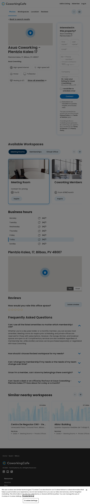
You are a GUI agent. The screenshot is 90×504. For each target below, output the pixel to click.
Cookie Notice (28, 496)
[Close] (86, 490)
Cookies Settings (30, 500)
